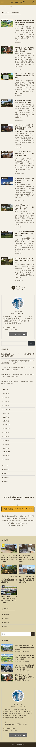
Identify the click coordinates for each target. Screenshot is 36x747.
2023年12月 (6, 452)
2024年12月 (6, 425)
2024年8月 (6, 432)
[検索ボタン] (33, 2)
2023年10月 (6, 456)
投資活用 (6, 473)
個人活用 (6, 469)
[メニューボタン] (2, 2)
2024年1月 (6, 448)
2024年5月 (6, 440)
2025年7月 (6, 413)
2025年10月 (6, 409)
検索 (31, 343)
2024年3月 (6, 444)
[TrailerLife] (18, 2)
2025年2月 (6, 421)
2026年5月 (6, 397)
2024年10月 (6, 429)
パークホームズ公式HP (18, 334)
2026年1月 (6, 405)
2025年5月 (6, 417)
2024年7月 (6, 436)
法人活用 (6, 477)
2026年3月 (6, 401)
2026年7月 (6, 394)
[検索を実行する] (33, 634)
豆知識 (6, 481)
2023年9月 (6, 459)
